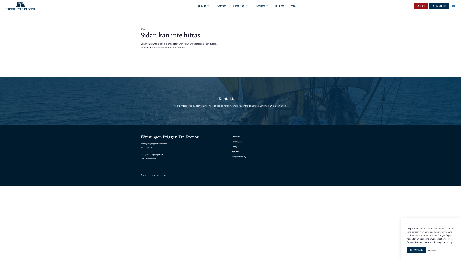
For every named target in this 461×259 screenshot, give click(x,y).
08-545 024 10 (279, 105)
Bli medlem (439, 5)
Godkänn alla (416, 250)
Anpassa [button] (432, 250)
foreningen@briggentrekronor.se (241, 105)
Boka (421, 5)
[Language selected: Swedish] (453, 6)
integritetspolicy (444, 242)
